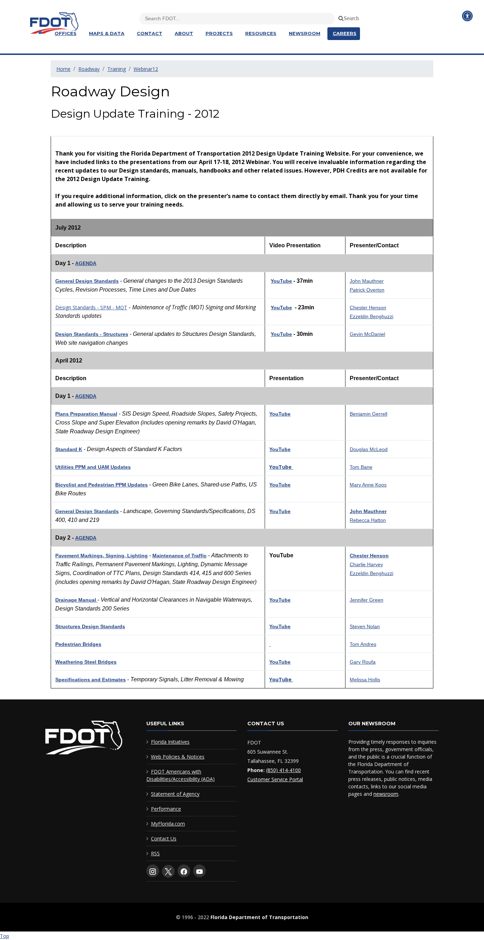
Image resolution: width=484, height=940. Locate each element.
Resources (260, 33)
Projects (219, 33)
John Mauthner (367, 281)
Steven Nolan (365, 626)
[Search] (339, 17)
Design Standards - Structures (91, 334)
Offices (66, 33)
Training (116, 69)
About (184, 33)
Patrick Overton (367, 290)
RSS (155, 853)
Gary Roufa (363, 662)
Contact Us (163, 838)
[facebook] (184, 871)
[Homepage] (39, 32)
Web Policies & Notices (177, 756)
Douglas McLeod (369, 449)
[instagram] (152, 871)
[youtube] (199, 871)
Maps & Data (106, 33)
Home (63, 69)
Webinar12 (146, 69)
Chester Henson (368, 307)
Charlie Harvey (366, 564)
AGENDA (85, 263)
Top (4, 936)
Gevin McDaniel (367, 334)
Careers (344, 33)
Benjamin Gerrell (368, 414)
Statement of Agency (175, 793)
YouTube (281, 281)
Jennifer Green (366, 600)
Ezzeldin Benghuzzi (371, 316)
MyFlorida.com (168, 823)
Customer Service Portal (275, 779)
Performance (166, 808)
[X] (168, 871)
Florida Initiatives (170, 741)
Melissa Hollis (365, 679)
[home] (83, 739)
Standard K (68, 449)
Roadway (89, 69)
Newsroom (304, 33)
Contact (149, 33)
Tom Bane (361, 467)
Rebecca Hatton (368, 520)
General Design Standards (87, 281)
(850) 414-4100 (283, 770)
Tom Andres (363, 644)
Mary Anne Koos (368, 485)
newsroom (385, 793)
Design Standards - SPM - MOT (91, 307)
